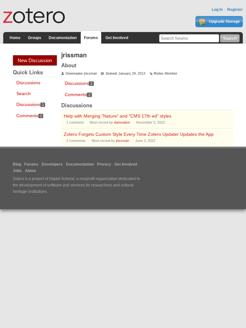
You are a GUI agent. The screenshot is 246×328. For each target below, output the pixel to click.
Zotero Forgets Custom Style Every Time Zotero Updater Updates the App (139, 134)
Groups (34, 38)
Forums (91, 38)
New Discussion (35, 60)
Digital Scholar (61, 178)
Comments (29, 115)
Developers (52, 164)
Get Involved (116, 38)
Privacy (104, 164)
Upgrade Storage (224, 21)
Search (23, 93)
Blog (17, 164)
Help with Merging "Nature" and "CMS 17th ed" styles (117, 116)
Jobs (17, 170)
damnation (122, 122)
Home (15, 38)
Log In (217, 9)
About (30, 170)
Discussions (28, 82)
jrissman (122, 141)
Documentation (63, 38)
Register (235, 9)
